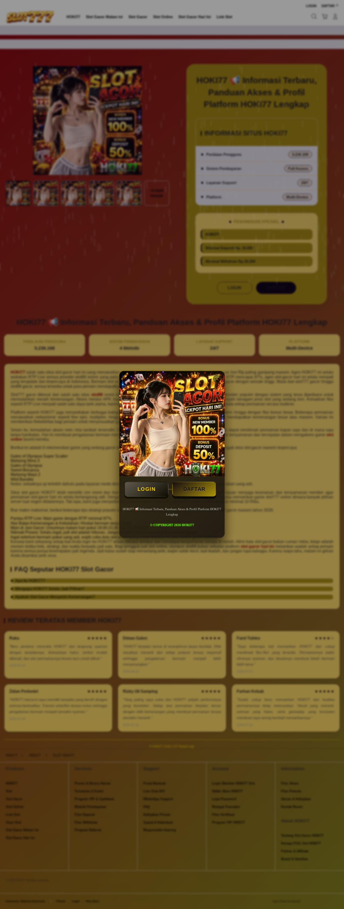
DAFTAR (194, 489)
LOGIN (146, 489)
